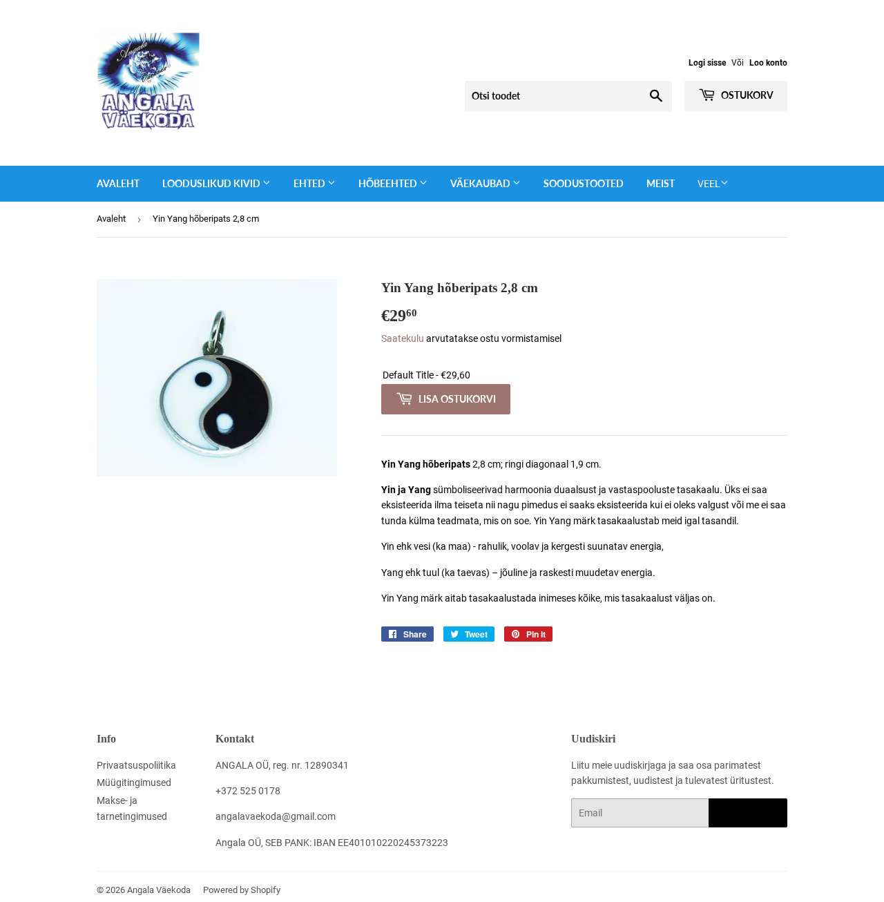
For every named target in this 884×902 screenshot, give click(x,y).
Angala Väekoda (159, 890)
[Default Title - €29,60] (584, 375)
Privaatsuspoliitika (136, 765)
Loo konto (768, 63)
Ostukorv (746, 95)
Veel (709, 183)
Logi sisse (707, 63)
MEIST (660, 183)
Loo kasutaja (748, 813)
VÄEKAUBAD (481, 183)
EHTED (310, 183)
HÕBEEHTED (388, 183)
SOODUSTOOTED (584, 183)
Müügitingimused (134, 782)
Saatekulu (402, 338)
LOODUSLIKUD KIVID (212, 183)
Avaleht (118, 183)
